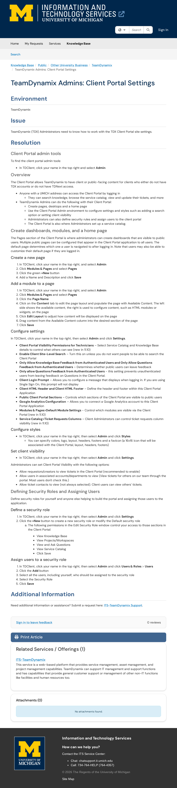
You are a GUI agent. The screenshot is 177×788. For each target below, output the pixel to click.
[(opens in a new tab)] (67, 13)
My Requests (34, 43)
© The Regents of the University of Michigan (96, 772)
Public (42, 65)
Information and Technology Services (96, 738)
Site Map (68, 779)
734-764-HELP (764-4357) (96, 765)
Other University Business (69, 65)
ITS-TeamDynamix (30, 659)
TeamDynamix (102, 65)
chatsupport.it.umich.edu (96, 760)
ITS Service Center (92, 754)
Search (17, 54)
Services (55, 43)
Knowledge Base (78, 43)
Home (15, 43)
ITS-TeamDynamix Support (123, 605)
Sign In (163, 30)
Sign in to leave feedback (34, 622)
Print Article (31, 637)
